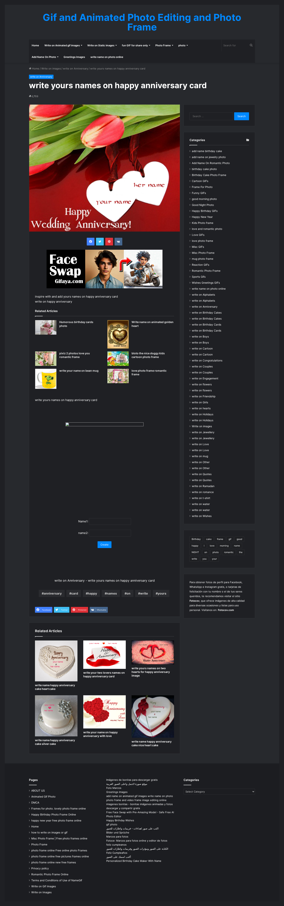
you (204, 558)
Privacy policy (40, 868)
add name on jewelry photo (209, 157)
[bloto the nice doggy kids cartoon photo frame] (118, 358)
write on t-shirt (201, 498)
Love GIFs (198, 234)
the (240, 552)
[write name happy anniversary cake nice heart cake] (153, 716)
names (112, 593)
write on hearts (201, 408)
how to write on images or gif (49, 832)
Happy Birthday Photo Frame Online (53, 814)
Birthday (196, 539)
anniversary (53, 593)
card (74, 593)
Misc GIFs (198, 246)
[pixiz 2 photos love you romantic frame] (45, 358)
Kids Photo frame (202, 222)
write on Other (201, 462)
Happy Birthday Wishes (120, 820)
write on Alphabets (203, 294)
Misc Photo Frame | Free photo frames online (59, 838)
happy (92, 593)
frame (220, 539)
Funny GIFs (199, 193)
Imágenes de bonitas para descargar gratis (132, 779)
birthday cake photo (204, 169)
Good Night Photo (203, 204)
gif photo (111, 824)
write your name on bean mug (79, 370)
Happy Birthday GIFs (205, 210)
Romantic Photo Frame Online (49, 874)
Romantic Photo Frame (206, 270)
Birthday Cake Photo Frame (209, 175)
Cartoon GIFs (200, 181)
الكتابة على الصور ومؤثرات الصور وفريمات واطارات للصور (137, 848)
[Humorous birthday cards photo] (45, 327)
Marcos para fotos (117, 836)
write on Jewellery (203, 432)
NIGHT (195, 552)
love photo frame (202, 240)
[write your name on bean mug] (45, 379)
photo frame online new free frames (53, 862)
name (237, 545)
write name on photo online (106, 56)
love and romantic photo (207, 228)
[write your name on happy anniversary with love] (104, 711)
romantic (229, 552)
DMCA (35, 802)
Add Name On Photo (44, 56)
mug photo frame (202, 258)
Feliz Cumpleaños (116, 852)
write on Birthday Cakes (207, 312)
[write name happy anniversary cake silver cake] (56, 715)
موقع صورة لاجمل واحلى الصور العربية (126, 783)
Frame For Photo (202, 187)
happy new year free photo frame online (56, 820)
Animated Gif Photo (43, 796)
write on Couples (202, 366)
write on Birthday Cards (206, 324)
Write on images (51, 68)
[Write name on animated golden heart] (118, 334)
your (214, 558)
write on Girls (200, 402)
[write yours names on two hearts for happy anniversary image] (153, 652)
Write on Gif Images (43, 886)
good (239, 539)
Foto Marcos (113, 787)
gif (230, 539)
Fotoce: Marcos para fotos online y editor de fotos (136, 840)
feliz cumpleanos (116, 844)
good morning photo (204, 198)
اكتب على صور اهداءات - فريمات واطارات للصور (132, 828)
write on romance (203, 492)
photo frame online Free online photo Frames (59, 850)
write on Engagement (205, 378)
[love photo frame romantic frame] (118, 376)
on (128, 593)
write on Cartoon (202, 348)
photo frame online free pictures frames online (60, 856)
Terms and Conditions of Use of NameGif (56, 880)
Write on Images (41, 892)
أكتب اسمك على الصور (118, 856)
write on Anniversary (75, 68)
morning (224, 545)
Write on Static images (100, 45)
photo (181, 45)
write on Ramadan (203, 486)
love (212, 545)
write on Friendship (203, 396)
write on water (201, 504)
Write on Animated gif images (62, 45)
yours (162, 593)
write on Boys (200, 336)
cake (209, 539)
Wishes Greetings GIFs (206, 282)
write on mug (200, 456)
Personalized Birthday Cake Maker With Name (133, 860)
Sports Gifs (199, 276)
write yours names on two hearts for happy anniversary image (151, 672)
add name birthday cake (207, 151)
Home (35, 45)
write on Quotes (202, 474)
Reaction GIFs (200, 264)
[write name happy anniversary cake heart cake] (56, 660)
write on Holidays (202, 414)
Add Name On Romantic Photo (211, 163)
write (144, 593)
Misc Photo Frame (203, 252)
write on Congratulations (207, 360)
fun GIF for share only (135, 45)
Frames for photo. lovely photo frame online (58, 808)
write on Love (200, 444)
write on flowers (202, 384)
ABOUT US (38, 790)
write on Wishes (202, 516)
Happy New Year (202, 216)
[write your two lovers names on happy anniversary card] (104, 654)
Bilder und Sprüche (117, 832)
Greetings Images (74, 56)
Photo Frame (163, 45)
